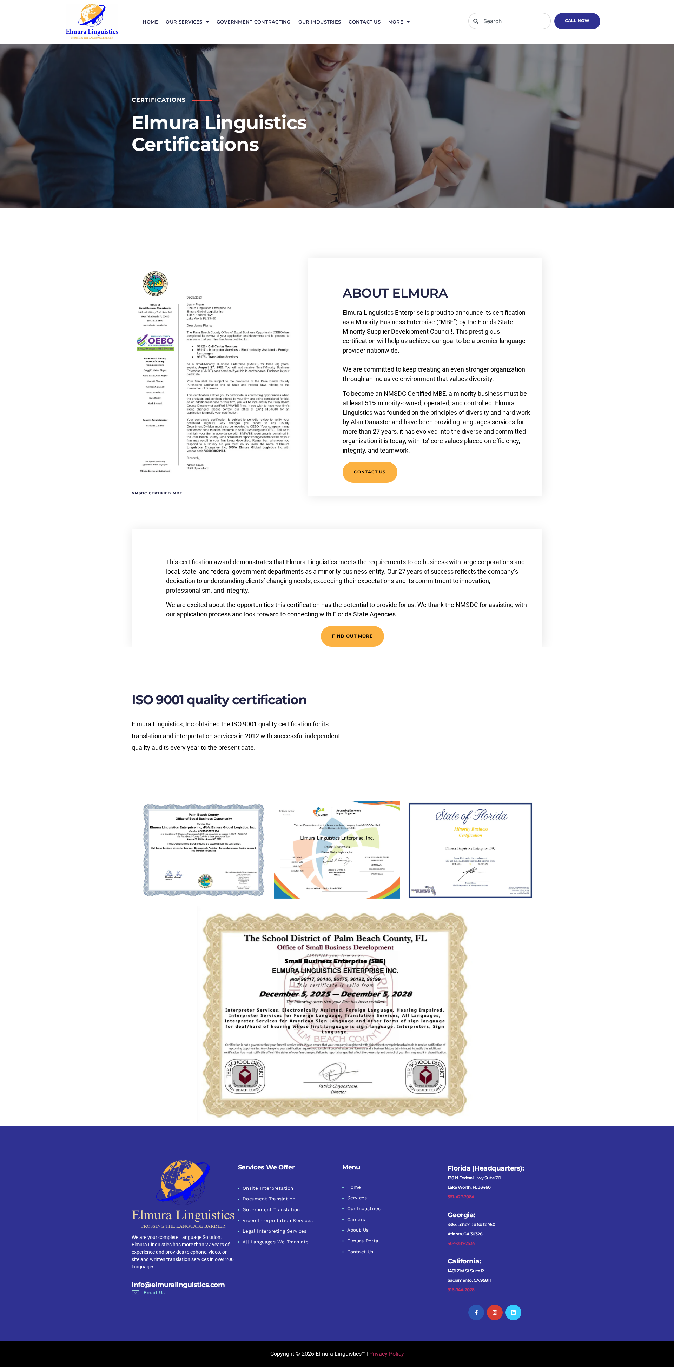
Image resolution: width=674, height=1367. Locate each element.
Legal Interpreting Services (274, 1231)
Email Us (154, 1292)
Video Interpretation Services (278, 1220)
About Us (358, 1230)
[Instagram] (495, 1312)
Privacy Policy (386, 1354)
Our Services (184, 22)
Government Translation (271, 1209)
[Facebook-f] (476, 1312)
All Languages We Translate (276, 1242)
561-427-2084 (461, 1196)
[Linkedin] (513, 1312)
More (395, 22)
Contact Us (365, 22)
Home (150, 22)
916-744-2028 (461, 1289)
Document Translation (269, 1198)
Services (357, 1197)
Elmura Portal (363, 1240)
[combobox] (509, 21)
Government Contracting (254, 22)
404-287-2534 (461, 1243)
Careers (356, 1219)
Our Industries (319, 22)
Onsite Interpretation (268, 1188)
